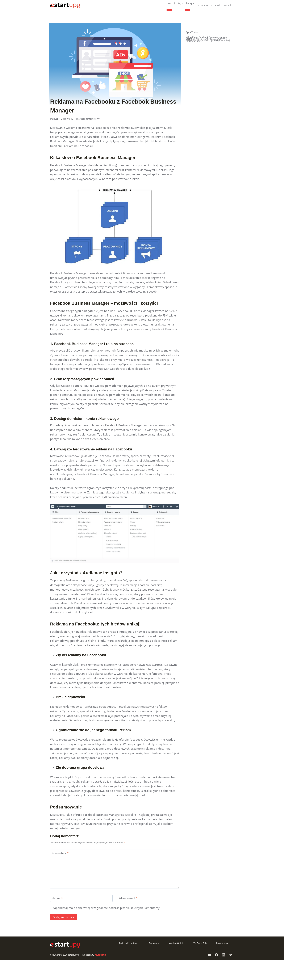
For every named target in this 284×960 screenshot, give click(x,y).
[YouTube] (209, 955)
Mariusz (54, 118)
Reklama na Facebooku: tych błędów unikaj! (208, 40)
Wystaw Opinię (176, 943)
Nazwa (57, 898)
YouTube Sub (200, 943)
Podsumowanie (194, 40)
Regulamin (154, 943)
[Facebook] (216, 955)
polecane (202, 5)
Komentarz (60, 853)
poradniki (215, 5)
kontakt (228, 5)
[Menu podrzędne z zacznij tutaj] (169, 10)
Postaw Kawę (222, 943)
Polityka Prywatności (129, 943)
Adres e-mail (127, 898)
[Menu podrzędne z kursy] (187, 10)
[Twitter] (231, 955)
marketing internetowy (88, 118)
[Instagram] (223, 955)
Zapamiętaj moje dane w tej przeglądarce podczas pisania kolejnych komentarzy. (106, 908)
